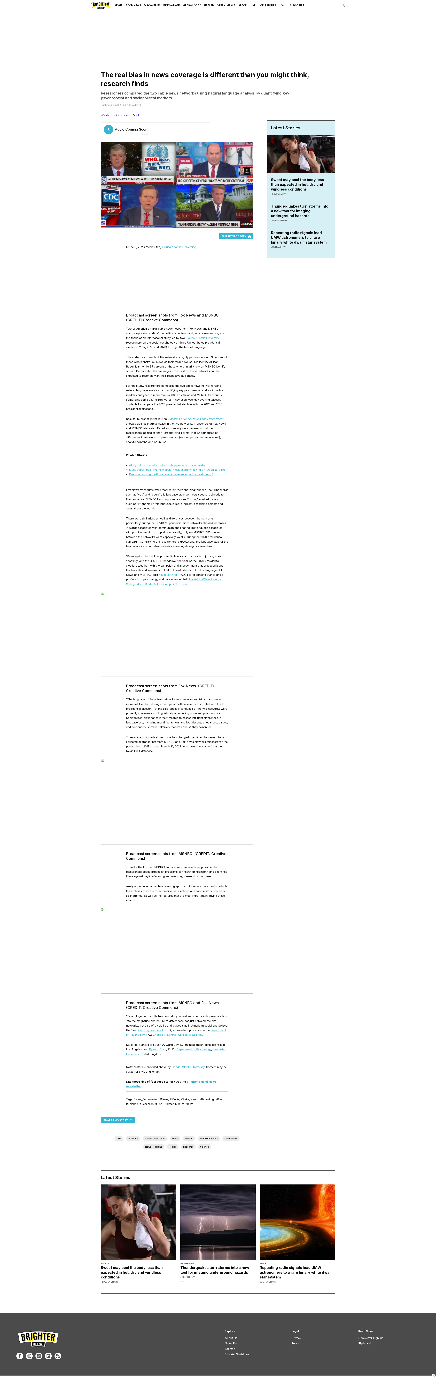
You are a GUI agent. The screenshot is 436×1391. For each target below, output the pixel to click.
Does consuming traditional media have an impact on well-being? (171, 474)
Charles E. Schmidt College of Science (177, 1034)
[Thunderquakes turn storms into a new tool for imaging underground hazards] (218, 1222)
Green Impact (226, 5)
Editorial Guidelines (237, 1354)
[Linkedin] (38, 1356)
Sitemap (230, 1349)
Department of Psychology (193, 1049)
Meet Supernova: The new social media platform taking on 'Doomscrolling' (177, 469)
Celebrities (268, 5)
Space (242, 5)
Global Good (192, 5)
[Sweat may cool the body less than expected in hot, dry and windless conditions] (138, 1222)
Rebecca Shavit (280, 194)
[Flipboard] (48, 1356)
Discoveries (152, 5)
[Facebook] (19, 1356)
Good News (133, 5)
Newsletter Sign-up (370, 1338)
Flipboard (364, 1343)
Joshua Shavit (279, 247)
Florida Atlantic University (178, 247)
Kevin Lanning (168, 574)
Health (209, 5)
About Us (231, 1338)
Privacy (296, 1338)
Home (118, 5)
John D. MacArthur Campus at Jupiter (162, 584)
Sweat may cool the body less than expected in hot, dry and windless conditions (297, 184)
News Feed (232, 1343)
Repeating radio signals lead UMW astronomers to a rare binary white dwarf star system (299, 237)
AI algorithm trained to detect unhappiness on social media (167, 465)
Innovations (172, 5)
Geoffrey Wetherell (150, 1030)
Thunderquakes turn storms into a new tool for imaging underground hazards (299, 211)
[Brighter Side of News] (101, 5)
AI (253, 5)
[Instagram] (29, 1356)
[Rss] (57, 1356)
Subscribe (297, 5)
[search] (343, 5)
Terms (296, 1343)
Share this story (234, 236)
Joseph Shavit (279, 220)
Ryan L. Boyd (157, 1049)
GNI (283, 5)
